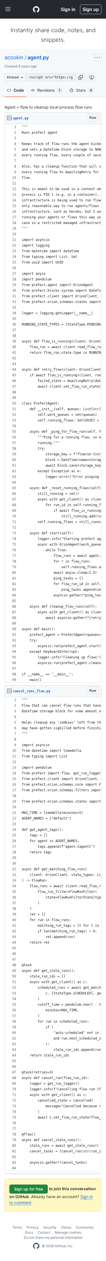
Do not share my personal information (53, 1237)
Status (66, 1227)
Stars (84, 90)
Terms (17, 1227)
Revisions (48, 90)
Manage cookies (68, 1232)
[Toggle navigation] (8, 9)
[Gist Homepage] (36, 9)
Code (19, 90)
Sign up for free (28, 1189)
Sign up (91, 9)
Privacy (33, 1227)
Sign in (68, 9)
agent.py (38, 57)
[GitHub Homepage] (36, 1246)
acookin (14, 57)
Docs (29, 1232)
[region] (53, 403)
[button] (80, 77)
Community (85, 1227)
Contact (44, 1232)
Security (50, 1227)
